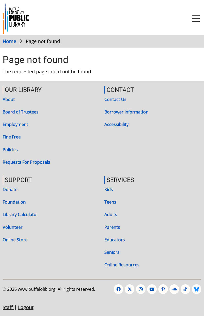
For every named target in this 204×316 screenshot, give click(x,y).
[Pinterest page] (163, 289)
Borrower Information (126, 112)
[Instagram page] (141, 289)
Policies (10, 150)
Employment (15, 124)
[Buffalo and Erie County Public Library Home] (16, 18)
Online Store (15, 240)
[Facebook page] (118, 289)
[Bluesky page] (196, 289)
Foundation (14, 202)
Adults (110, 214)
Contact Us (115, 99)
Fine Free (12, 137)
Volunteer (13, 227)
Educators (114, 240)
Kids (108, 189)
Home (9, 41)
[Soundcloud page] (174, 289)
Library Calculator (20, 214)
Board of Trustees (21, 112)
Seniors (112, 252)
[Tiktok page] (185, 289)
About (9, 99)
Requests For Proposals (26, 162)
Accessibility (116, 124)
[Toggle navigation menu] (196, 18)
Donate (10, 189)
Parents (112, 227)
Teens (110, 202)
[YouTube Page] (152, 289)
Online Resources (121, 265)
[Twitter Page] (129, 289)
